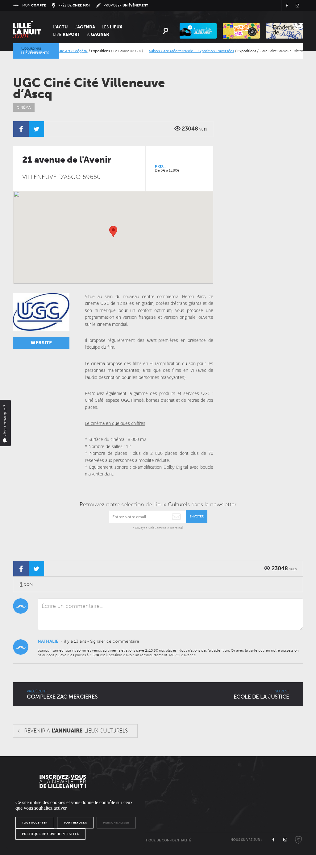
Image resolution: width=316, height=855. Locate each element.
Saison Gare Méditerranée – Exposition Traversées (183, 51)
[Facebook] (21, 129)
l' (84, 27)
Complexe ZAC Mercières (62, 694)
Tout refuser (75, 822)
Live (66, 34)
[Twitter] (36, 129)
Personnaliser (116, 822)
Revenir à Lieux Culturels (76, 730)
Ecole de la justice (261, 694)
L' (60, 27)
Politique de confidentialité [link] (50, 834)
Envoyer (196, 516)
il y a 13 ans (75, 641)
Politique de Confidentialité (164, 840)
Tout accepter (35, 822)
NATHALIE (48, 641)
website (41, 343)
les (112, 27)
